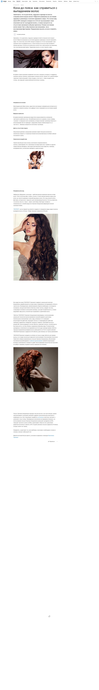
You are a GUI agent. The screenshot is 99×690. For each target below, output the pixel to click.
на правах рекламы (21, 34)
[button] (35, 59)
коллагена (40, 417)
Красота (22, 4)
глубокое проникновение (36, 340)
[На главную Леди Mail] (4, 1)
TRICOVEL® (16, 209)
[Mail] (2, 1)
